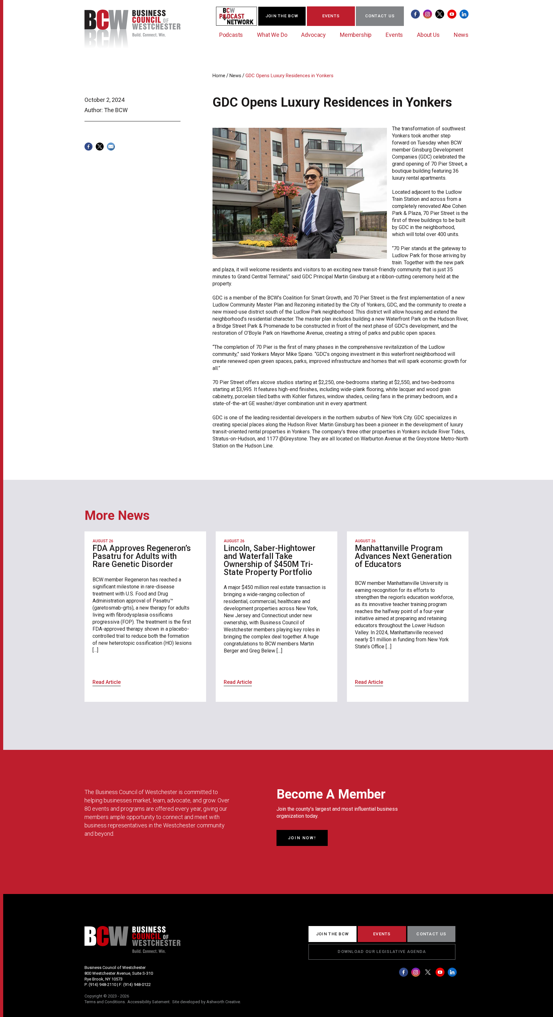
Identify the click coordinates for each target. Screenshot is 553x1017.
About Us (428, 34)
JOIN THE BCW (282, 15)
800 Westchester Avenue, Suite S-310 (118, 973)
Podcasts (231, 34)
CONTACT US (380, 15)
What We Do (272, 34)
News (461, 34)
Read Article (106, 682)
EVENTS (331, 15)
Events (394, 34)
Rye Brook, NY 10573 (103, 979)
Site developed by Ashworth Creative (206, 1001)
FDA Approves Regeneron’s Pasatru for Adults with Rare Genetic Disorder (141, 556)
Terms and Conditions (104, 1001)
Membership (356, 34)
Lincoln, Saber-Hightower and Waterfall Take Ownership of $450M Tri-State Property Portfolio (270, 560)
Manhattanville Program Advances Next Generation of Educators (403, 556)
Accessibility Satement (148, 1001)
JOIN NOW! (302, 837)
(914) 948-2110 (102, 984)
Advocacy (313, 34)
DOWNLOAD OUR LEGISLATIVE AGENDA (382, 951)
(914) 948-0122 (137, 984)
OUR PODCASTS (240, 15)
